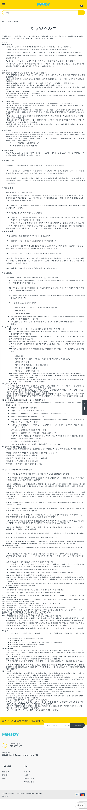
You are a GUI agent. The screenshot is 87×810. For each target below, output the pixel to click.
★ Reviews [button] (85, 407)
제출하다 (77, 725)
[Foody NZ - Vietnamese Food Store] (43, 4)
